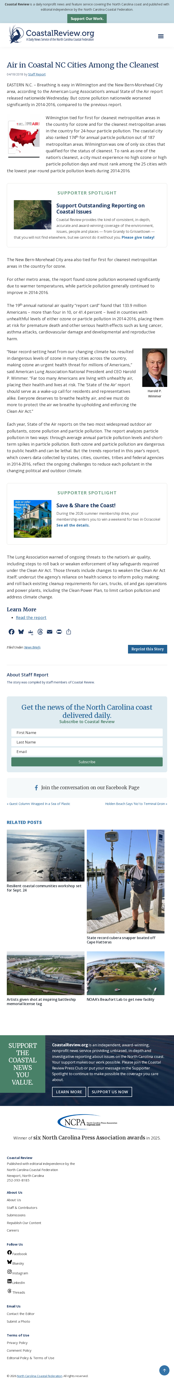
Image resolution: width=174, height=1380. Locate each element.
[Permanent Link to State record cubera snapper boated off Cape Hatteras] (125, 881)
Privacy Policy (17, 1342)
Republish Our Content (24, 1222)
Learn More (69, 1091)
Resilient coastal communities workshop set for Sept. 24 (44, 888)
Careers (13, 1230)
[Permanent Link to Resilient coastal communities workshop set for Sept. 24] (46, 856)
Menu (162, 34)
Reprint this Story (147, 649)
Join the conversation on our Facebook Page (89, 787)
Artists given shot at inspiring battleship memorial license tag (41, 1001)
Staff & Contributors (22, 1207)
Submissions (16, 1215)
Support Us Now (110, 1091)
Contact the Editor (21, 1313)
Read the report (31, 617)
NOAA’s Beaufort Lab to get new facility (121, 999)
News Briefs (32, 647)
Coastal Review (17, 4)
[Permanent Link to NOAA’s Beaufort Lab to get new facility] (125, 973)
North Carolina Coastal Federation (32, 1169)
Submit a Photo (18, 1321)
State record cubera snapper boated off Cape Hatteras (121, 940)
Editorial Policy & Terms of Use (30, 1358)
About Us (14, 1200)
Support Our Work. (87, 18)
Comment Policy (19, 1350)
